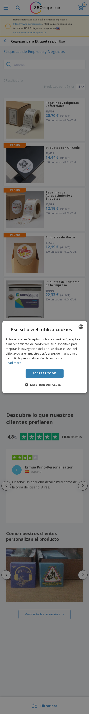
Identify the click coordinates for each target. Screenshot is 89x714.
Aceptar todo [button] (44, 373)
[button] (44, 384)
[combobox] (81, 326)
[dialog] (44, 357)
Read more (13, 363)
